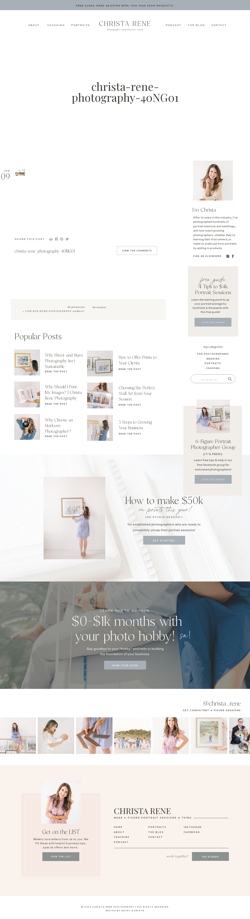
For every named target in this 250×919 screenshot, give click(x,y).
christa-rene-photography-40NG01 (54, 311)
